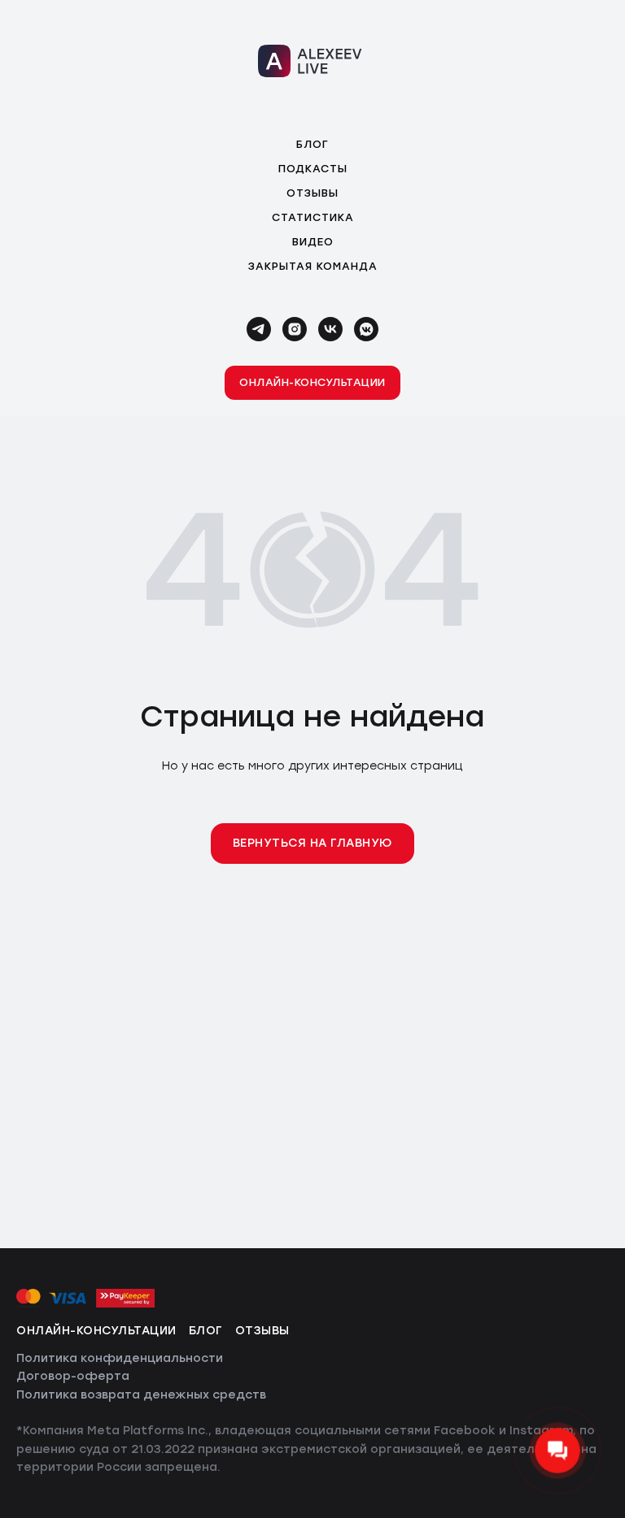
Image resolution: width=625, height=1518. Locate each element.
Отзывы (312, 193)
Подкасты (312, 169)
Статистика (313, 217)
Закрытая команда (313, 266)
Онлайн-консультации (96, 1331)
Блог (312, 144)
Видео (313, 242)
